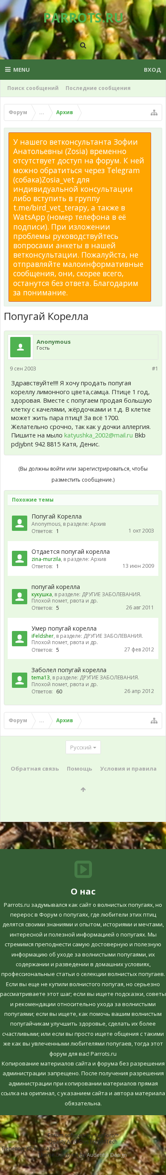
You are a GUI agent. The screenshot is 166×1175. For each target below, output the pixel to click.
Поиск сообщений (33, 88)
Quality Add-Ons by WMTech (83, 1141)
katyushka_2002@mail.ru (98, 435)
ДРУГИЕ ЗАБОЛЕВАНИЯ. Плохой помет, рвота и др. (86, 597)
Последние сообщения (98, 88)
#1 (155, 368)
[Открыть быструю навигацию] (154, 112)
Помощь (79, 768)
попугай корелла (55, 587)
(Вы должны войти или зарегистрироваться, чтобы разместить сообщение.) (83, 474)
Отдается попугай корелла (70, 551)
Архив (98, 523)
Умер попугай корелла (64, 628)
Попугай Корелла (56, 516)
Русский (81, 747)
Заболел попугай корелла (68, 670)
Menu (21, 69)
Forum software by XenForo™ (83, 1135)
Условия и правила (128, 768)
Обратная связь (35, 768)
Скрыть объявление (156, 136)
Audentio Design (107, 1154)
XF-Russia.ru (40, 1148)
